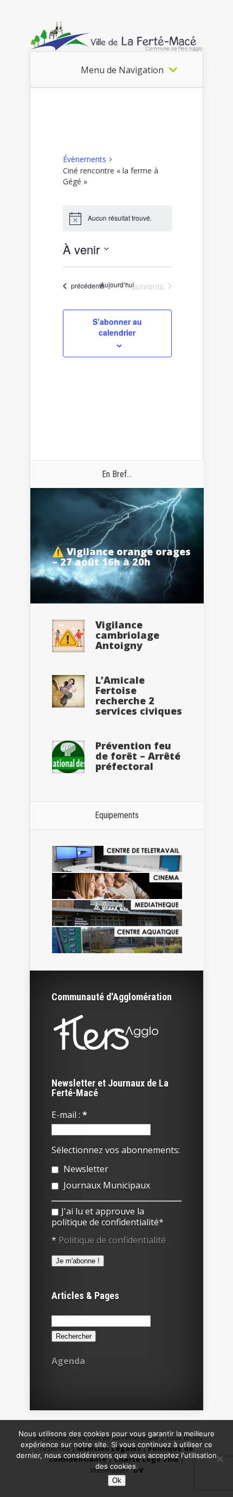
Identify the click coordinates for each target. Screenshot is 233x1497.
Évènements (84, 159)
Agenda (68, 1361)
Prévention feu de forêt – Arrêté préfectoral (137, 756)
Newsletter (84, 1169)
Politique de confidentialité (112, 1240)
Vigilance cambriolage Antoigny (127, 635)
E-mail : (69, 1114)
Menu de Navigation (122, 70)
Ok (116, 1480)
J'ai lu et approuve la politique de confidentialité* (107, 1217)
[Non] (219, 1458)
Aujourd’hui (117, 284)
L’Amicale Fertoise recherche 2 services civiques (138, 695)
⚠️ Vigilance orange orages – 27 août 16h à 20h (121, 556)
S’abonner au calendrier (117, 327)
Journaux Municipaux (105, 1185)
